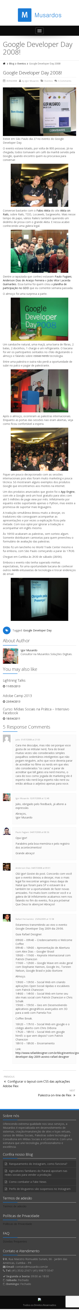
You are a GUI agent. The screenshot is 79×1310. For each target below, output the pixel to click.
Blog (11, 63)
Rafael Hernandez (25, 919)
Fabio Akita (43, 210)
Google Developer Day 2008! (32, 72)
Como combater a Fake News (27, 1182)
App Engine (68, 491)
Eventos (21, 63)
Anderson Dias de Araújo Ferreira (23, 280)
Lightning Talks (14, 680)
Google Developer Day (37, 630)
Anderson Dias (23, 867)
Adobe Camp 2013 (17, 695)
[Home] (4, 63)
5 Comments (64, 80)
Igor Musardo (32, 80)
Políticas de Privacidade (17, 1224)
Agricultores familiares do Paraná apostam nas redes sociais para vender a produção (36, 1172)
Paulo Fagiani (63, 276)
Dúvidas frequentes (15, 1241)
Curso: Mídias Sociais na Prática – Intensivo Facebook (36, 711)
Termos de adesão (14, 1206)
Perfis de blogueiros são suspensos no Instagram (40, 1189)
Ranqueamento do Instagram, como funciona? (38, 1164)
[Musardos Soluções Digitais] (39, 15)
